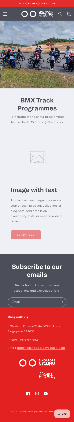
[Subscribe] (61, 302)
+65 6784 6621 (29, 339)
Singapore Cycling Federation (32, 412)
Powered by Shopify (54, 412)
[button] (5, 13)
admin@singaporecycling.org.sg (41, 347)
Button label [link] (26, 234)
